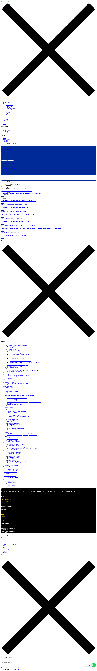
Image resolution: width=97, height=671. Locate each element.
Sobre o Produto (6, 130)
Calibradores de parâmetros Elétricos (12, 372)
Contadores (8, 107)
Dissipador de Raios (8, 387)
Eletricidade (8, 111)
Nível (7, 113)
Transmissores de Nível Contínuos (14, 429)
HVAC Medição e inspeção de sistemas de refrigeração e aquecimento (19, 394)
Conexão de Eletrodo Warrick (13, 410)
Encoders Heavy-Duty (11, 482)
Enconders (3, 518)
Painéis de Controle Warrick (13, 420)
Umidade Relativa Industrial (13, 464)
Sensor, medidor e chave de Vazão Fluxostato (13, 443)
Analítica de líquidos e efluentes (11, 367)
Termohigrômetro (10, 403)
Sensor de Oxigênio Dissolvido (10, 440)
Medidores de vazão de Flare (13, 445)
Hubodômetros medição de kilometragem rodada (14, 392)
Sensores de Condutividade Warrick (14, 424)
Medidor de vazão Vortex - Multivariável (15, 444)
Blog (4, 122)
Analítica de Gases (8, 343)
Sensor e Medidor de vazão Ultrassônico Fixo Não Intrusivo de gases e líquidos (23, 370)
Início (4, 183)
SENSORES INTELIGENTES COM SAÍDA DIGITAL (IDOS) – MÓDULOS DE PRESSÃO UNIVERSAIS (31, 229)
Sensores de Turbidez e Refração (11, 465)
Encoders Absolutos (11, 481)
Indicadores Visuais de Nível (13, 415)
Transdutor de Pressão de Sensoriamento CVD (17, 428)
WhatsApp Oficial (4, 501)
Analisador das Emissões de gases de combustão (17, 345)
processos (5, 170)
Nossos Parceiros (6, 102)
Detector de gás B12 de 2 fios (9, 168)
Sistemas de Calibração (12, 458)
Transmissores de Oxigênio (15, 363)
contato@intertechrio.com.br (6, 499)
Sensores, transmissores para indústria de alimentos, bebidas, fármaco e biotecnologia (24, 402)
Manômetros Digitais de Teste (13, 470)
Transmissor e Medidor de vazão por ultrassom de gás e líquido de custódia (22, 448)
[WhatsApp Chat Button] (94, 665)
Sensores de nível (10, 425)
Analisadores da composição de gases (17, 353)
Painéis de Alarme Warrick (12, 419)
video (4, 165)
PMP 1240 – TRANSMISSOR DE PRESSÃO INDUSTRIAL (18, 215)
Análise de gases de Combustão (13, 351)
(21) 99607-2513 (11, 149)
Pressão (7, 115)
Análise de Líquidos (10, 106)
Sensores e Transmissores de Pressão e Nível (13, 466)
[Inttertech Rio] (7, 1)
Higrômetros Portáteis (11, 454)
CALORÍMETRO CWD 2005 (9, 163)
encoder (4, 172)
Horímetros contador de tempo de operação (13, 391)
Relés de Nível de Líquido (12, 421)
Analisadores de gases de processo (17, 358)
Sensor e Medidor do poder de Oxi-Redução (13, 441)
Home (4, 129)
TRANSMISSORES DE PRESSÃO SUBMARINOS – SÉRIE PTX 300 (21, 194)
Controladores (6, 120)
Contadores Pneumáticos (12, 378)
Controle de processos (9, 382)
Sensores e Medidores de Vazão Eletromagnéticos (17, 447)
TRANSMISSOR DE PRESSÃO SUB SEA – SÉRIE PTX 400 (18, 201)
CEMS (11, 347)
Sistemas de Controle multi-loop (11, 472)
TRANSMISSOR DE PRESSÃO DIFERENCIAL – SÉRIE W (18, 208)
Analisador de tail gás (11, 349)
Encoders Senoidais (11, 485)
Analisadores (12, 346)
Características (6, 132)
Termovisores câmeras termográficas (14, 404)
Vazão (7, 119)
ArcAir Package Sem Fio (12, 439)
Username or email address (7, 657)
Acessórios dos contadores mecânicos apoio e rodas (18, 375)
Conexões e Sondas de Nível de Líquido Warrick (17, 411)
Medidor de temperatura (9, 396)
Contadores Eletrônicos (12, 380)
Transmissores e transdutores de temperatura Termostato (18, 406)
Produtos (5, 103)
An (3, 169)
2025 (4, 167)
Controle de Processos (10, 108)
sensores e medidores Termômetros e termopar (16, 400)
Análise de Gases (9, 105)
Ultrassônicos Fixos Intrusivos (13, 449)
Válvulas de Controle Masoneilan (11, 477)
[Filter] (2, 186)
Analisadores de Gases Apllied (13, 350)
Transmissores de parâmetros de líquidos (15, 371)
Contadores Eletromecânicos (13, 376)
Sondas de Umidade (11, 460)
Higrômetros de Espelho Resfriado (14, 453)
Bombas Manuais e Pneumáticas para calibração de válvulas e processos (22, 468)
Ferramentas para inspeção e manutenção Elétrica (14, 390)
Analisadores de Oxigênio (15, 359)
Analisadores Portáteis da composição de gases (19, 354)
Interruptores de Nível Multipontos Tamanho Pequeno (18, 417)
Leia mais (2, 196)
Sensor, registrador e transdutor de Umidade (13, 450)
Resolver (9, 486)
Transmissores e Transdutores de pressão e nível (20, 427)
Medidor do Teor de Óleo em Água (14, 366)
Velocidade (6, 480)
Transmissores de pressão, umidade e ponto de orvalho (18, 461)
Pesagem (8, 114)
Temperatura (8, 116)
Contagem (6, 379)
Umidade (8, 118)
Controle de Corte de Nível (12, 412)
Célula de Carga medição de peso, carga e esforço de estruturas (20, 433)
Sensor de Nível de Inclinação (13, 423)
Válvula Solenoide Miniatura (10, 476)
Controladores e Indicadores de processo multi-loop (20, 361)
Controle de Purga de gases (10, 384)
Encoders (8, 112)
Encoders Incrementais (12, 484)
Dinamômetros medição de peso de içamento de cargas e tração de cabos (22, 435)
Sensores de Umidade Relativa (13, 457)
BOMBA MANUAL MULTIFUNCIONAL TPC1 (14, 235)
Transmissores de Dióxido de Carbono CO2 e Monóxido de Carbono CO (25, 362)
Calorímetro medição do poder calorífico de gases (17, 365)
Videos (4, 124)
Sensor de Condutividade (12, 399)
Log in (10, 662)
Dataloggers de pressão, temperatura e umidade (17, 398)
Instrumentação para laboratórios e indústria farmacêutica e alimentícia (19, 395)
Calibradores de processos (12, 469)
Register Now (16, 669)
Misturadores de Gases (9, 407)
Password (3, 659)
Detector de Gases (9, 109)
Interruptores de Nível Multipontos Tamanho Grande (18, 416)
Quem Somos (6, 131)
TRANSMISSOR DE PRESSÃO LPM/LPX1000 (15, 222)
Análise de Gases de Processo (13, 357)
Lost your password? (5, 664)
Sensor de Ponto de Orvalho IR (13, 456)
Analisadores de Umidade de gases (14, 452)
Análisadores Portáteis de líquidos (14, 369)
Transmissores (13, 355)
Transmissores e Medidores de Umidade (15, 462)
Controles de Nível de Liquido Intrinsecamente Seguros (18, 413)
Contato (4, 147)
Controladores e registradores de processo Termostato (18, 383)
